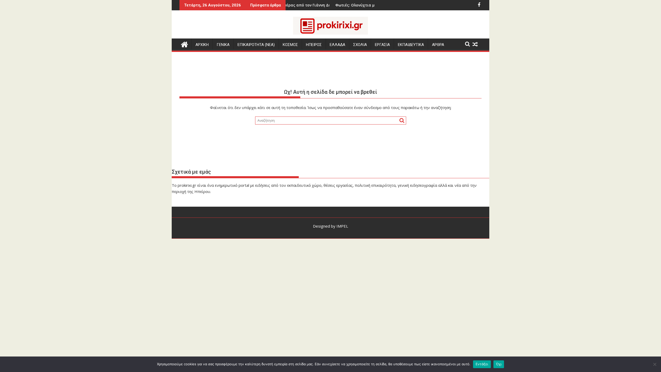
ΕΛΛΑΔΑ (337, 44)
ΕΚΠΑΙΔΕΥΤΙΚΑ (411, 44)
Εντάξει (482, 364)
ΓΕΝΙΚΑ (223, 44)
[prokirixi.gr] (184, 43)
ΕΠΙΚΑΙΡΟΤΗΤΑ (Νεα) (256, 44)
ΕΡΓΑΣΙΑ (382, 44)
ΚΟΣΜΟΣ (290, 44)
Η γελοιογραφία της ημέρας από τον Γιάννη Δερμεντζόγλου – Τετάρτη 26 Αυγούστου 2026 (315, 5)
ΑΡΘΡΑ (438, 44)
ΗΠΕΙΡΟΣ (314, 44)
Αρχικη (202, 44)
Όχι (499, 364)
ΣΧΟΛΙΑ (360, 44)
